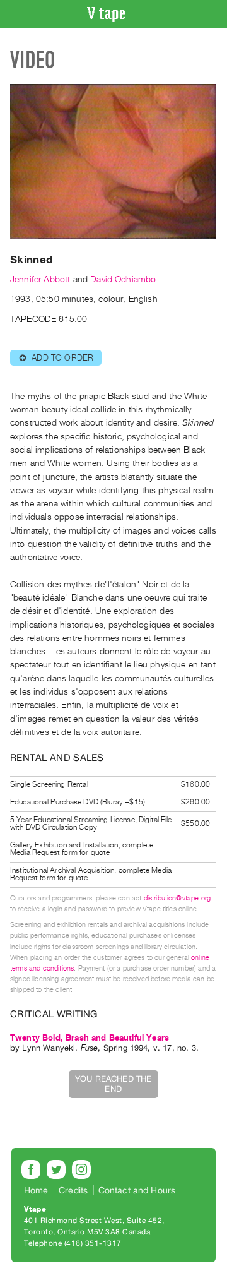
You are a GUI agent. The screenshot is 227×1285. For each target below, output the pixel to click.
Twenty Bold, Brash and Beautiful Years (89, 1038)
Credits (73, 1190)
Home (36, 1190)
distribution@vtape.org (177, 898)
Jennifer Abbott (40, 279)
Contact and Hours (137, 1190)
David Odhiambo (123, 279)
